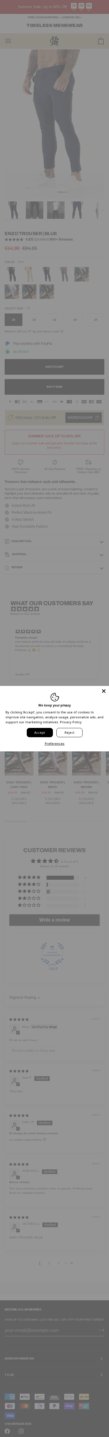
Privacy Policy (71, 722)
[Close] (104, 691)
